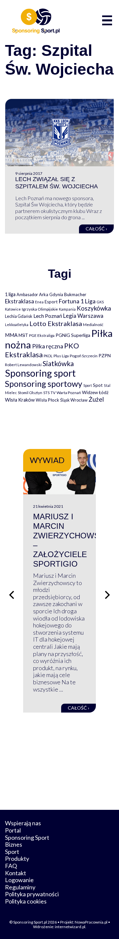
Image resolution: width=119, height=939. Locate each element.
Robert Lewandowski (23, 365)
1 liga (10, 294)
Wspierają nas (23, 823)
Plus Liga (61, 355)
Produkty (17, 858)
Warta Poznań (69, 392)
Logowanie (19, 879)
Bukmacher (75, 294)
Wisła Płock (47, 400)
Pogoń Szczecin (84, 355)
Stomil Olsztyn (30, 392)
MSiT (23, 335)
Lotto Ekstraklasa (55, 323)
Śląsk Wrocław (74, 400)
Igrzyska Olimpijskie (40, 309)
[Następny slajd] (107, 594)
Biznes (13, 844)
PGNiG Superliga (73, 335)
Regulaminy (20, 887)
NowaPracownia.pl (91, 922)
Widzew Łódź (95, 392)
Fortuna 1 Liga (77, 301)
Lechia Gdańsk (18, 316)
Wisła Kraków (20, 400)
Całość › (96, 228)
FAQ (11, 865)
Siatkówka (58, 363)
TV (53, 392)
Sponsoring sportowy (43, 383)
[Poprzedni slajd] (11, 594)
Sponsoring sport (40, 373)
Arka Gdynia (51, 294)
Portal (13, 830)
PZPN (105, 355)
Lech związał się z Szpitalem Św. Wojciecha (56, 183)
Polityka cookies (26, 901)
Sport (87, 385)
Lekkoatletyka (16, 324)
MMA (11, 335)
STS (46, 392)
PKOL (48, 356)
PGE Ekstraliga (42, 335)
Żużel (96, 399)
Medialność (93, 324)
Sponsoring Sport (27, 837)
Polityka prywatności (32, 894)
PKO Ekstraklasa (42, 350)
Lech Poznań (47, 316)
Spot (98, 385)
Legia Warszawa (83, 315)
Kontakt (15, 873)
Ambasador (27, 294)
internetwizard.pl (70, 926)
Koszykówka (94, 308)
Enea (39, 302)
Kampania (67, 309)
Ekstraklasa (19, 301)
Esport (51, 301)
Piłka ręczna (47, 346)
